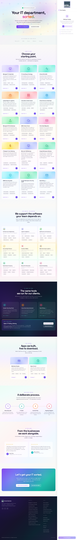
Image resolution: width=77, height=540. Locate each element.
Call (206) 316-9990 (35, 26)
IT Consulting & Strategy (33, 504)
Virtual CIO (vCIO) (32, 506)
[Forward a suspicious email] (53, 197)
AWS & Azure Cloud (32, 514)
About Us (44, 525)
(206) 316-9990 (46, 530)
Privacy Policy (53, 537)
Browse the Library (48, 326)
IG (7, 508)
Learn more (5, 88)
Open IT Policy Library (47, 512)
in (2, 508)
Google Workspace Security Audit (34, 524)
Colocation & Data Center (33, 509)
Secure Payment (46, 504)
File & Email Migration (32, 516)
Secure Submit (45, 502)
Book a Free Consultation (23, 485)
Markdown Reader (46, 519)
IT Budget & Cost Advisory (33, 517)
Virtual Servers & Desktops (33, 511)
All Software (45, 517)
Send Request (68, 537)
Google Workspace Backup (33, 521)
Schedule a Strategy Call (23, 26)
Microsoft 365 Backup (32, 519)
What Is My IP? (45, 506)
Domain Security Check (47, 509)
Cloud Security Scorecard (47, 511)
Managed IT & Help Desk (33, 502)
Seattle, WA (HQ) (46, 531)
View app (13, 377)
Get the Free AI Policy (48, 323)
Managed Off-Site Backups (33, 512)
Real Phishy (45, 507)
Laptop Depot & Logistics (33, 507)
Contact (44, 527)
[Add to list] (16, 88)
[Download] (26, 377)
